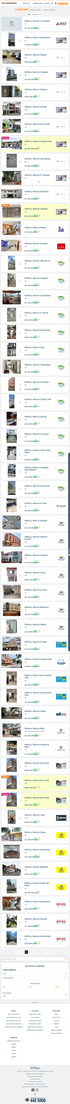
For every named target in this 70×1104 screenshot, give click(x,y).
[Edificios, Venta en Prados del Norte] (11, 886)
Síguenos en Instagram (56, 1033)
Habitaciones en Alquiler (35, 1023)
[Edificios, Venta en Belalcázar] (11, 609)
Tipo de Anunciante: (7, 993)
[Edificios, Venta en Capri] (11, 349)
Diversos (14, 1053)
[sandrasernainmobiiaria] (61, 57)
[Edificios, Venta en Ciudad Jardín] (11, 143)
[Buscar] (66, 959)
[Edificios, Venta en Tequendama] (11, 297)
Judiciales (13, 1056)
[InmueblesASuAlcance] (61, 263)
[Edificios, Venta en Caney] (11, 574)
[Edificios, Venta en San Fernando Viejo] (11, 678)
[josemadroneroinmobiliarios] (61, 662)
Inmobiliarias (37, 3)
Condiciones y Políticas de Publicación (35, 1074)
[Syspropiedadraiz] (61, 766)
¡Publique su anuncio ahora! (13, 1041)
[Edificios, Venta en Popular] (11, 57)
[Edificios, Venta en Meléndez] (11, 869)
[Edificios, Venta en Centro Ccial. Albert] (11, 453)
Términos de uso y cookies (35, 1081)
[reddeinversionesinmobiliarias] (61, 23)
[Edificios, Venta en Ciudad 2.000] (11, 401)
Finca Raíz (26, 3)
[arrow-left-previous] (23, 952)
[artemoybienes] (61, 644)
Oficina (56, 1014)
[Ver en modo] (29, 14)
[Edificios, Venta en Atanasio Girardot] (11, 540)
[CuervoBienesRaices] (61, 817)
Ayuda (56, 1027)
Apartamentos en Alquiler (35, 1014)
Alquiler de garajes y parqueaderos (35, 1030)
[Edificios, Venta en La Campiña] (11, 24)
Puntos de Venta (56, 1017)
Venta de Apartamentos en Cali (13, 1017)
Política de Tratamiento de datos (35, 1076)
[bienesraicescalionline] (61, 523)
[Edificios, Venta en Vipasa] (11, 834)
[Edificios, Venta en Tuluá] (11, 817)
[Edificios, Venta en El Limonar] (11, 384)
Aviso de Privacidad (35, 1079)
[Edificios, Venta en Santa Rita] (11, 193)
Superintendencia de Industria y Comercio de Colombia (35, 1086)
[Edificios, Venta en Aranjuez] (11, 522)
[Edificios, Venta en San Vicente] (11, 126)
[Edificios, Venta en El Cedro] (11, 644)
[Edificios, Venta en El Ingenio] (11, 74)
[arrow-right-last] (52, 952)
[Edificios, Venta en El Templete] (11, 178)
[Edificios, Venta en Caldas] (11, 713)
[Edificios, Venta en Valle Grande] (11, 938)
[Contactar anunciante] (38, 28)
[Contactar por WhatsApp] (35, 28)
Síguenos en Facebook (56, 1030)
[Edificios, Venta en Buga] (11, 730)
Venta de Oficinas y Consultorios (13, 1023)
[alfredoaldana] (61, 246)
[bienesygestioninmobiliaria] (61, 731)
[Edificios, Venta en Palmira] (11, 228)
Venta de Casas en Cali (13, 1014)
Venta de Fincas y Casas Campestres (13, 1027)
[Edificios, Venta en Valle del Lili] (11, 263)
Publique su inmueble (63, 3)
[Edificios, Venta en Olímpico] (11, 91)
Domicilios (56, 1020)
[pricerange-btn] (56, 987)
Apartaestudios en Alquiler (35, 1020)
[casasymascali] (61, 229)
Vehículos (13, 1047)
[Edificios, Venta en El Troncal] (11, 315)
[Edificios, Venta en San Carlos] (11, 765)
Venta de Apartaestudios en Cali (13, 1020)
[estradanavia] (61, 714)
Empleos (14, 1050)
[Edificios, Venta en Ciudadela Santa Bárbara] (11, 470)
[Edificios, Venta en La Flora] (11, 505)
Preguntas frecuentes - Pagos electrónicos (35, 1084)
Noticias (47, 3)
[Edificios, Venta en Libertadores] (11, 39)
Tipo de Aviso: (35, 975)
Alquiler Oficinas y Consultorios (35, 1027)
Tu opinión (69, 550)
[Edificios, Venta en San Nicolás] (11, 332)
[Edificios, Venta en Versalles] (11, 211)
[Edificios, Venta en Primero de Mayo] (11, 748)
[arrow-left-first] (18, 952)
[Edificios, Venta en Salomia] (11, 419)
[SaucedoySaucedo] (61, 506)
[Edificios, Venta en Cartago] (11, 109)
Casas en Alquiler (35, 1017)
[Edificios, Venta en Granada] (11, 921)
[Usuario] (55, 3)
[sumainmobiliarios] (61, 904)
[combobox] (35, 959)
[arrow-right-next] (47, 952)
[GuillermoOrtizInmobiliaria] (61, 835)
